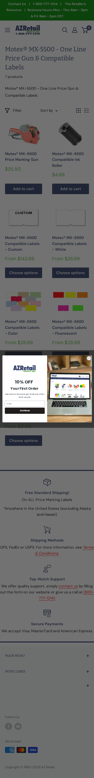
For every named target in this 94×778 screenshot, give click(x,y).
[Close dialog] (89, 358)
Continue (25, 410)
